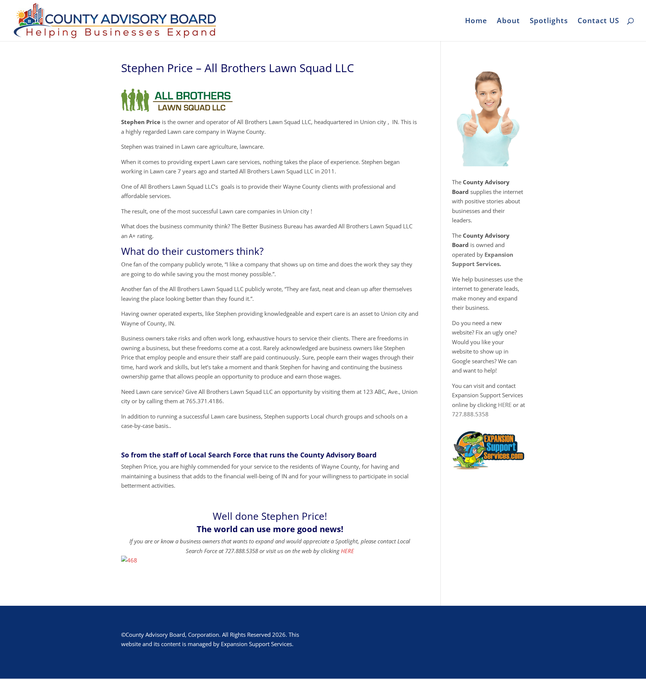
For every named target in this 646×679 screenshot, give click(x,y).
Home (476, 21)
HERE (347, 551)
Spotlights (549, 21)
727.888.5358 (470, 414)
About (508, 21)
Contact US (598, 21)
